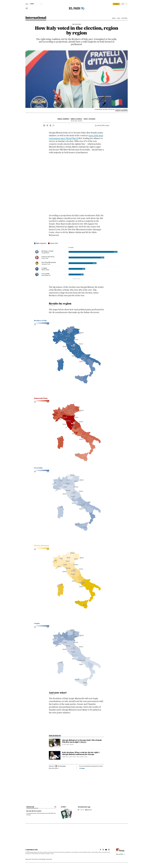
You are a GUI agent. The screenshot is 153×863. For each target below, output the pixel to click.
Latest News (124, 18)
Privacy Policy (35, 859)
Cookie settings (41, 859)
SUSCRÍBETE (116, 4)
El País (63, 744)
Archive (63, 807)
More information (53, 768)
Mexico (114, 18)
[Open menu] (26, 8)
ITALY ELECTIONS (76, 24)
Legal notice (28, 859)
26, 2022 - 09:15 (76, 121)
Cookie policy (49, 859)
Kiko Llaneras (76, 119)
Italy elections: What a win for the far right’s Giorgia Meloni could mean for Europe (81, 753)
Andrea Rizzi (65, 756)
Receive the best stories (33, 811)
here (83, 768)
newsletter (30, 807)
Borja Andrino (63, 119)
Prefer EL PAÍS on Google (103, 125)
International (35, 18)
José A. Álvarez (89, 119)
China (118, 18)
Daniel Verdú (72, 756)
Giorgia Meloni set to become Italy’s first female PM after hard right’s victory (82, 741)
